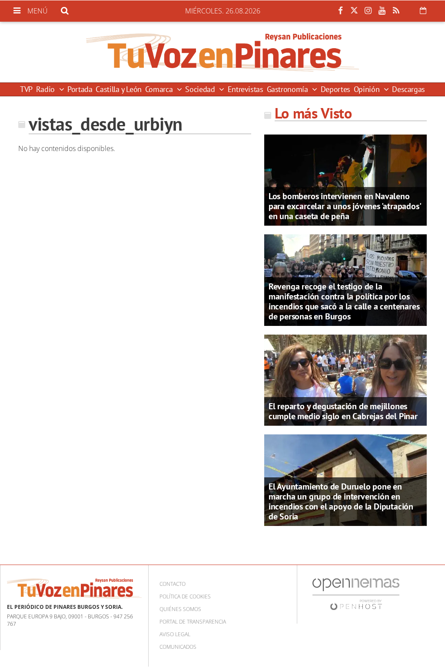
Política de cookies (185, 596)
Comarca (160, 89)
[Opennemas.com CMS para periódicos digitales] (355, 594)
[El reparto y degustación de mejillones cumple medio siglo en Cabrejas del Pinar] (345, 379)
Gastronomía (288, 89)
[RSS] (396, 10)
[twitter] (354, 10)
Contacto (172, 584)
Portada (79, 89)
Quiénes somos (180, 609)
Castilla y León (119, 89)
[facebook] (340, 10)
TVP (26, 89)
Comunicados (177, 647)
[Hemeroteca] (423, 10)
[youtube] (382, 10)
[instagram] (368, 10)
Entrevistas (245, 89)
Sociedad (201, 89)
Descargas (408, 89)
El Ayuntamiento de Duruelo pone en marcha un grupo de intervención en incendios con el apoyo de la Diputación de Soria (341, 501)
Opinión (368, 89)
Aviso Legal (174, 634)
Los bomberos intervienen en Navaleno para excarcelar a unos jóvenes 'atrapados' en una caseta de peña (345, 206)
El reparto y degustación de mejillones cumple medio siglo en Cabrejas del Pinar (343, 411)
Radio (46, 89)
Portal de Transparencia (192, 621)
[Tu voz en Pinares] (222, 52)
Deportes (335, 89)
